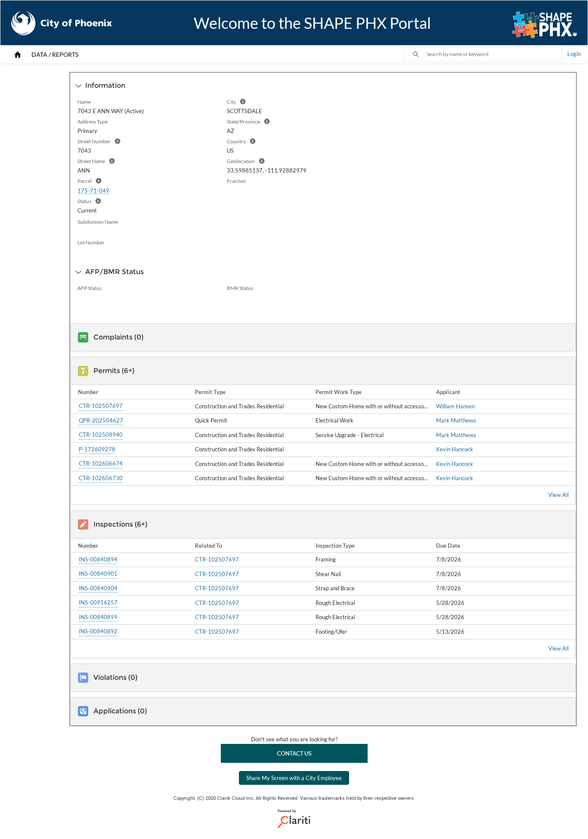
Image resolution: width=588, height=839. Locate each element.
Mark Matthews (456, 420)
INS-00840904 (98, 588)
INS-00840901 (98, 573)
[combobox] (494, 54)
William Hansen (455, 406)
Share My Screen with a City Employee (294, 777)
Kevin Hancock (454, 449)
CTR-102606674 (101, 463)
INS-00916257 (98, 602)
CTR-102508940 (101, 434)
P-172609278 (97, 449)
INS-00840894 (98, 559)
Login (574, 53)
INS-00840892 (98, 631)
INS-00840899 (98, 617)
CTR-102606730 (101, 478)
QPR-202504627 (101, 420)
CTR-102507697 (101, 405)
